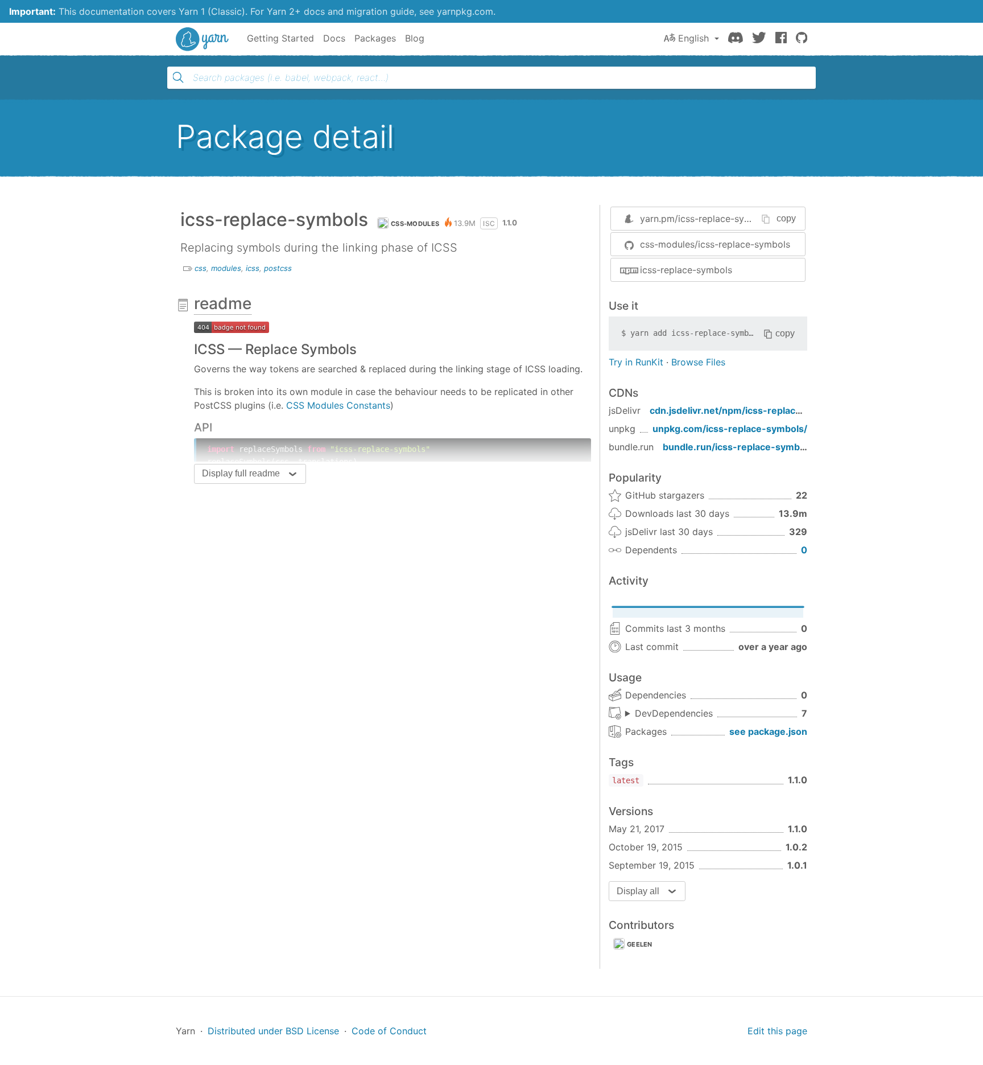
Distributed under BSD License (273, 1031)
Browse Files (698, 362)
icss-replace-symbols (686, 269)
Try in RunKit (636, 362)
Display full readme (241, 473)
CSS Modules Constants (338, 405)
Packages (375, 38)
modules (226, 268)
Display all (638, 891)
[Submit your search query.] (178, 77)
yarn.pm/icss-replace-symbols (705, 218)
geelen (639, 944)
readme (222, 303)
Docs (334, 38)
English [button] (693, 38)
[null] (231, 326)
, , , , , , (669, 714)
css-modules (415, 224)
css (200, 268)
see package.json (768, 731)
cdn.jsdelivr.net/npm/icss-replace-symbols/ (748, 410)
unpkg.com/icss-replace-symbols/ (729, 428)
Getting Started (280, 38)
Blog (414, 38)
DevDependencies (674, 713)
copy (786, 218)
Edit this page (777, 1031)
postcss (278, 268)
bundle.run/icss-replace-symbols (738, 447)
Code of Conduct (389, 1031)
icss (252, 268)
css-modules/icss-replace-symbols (715, 244)
